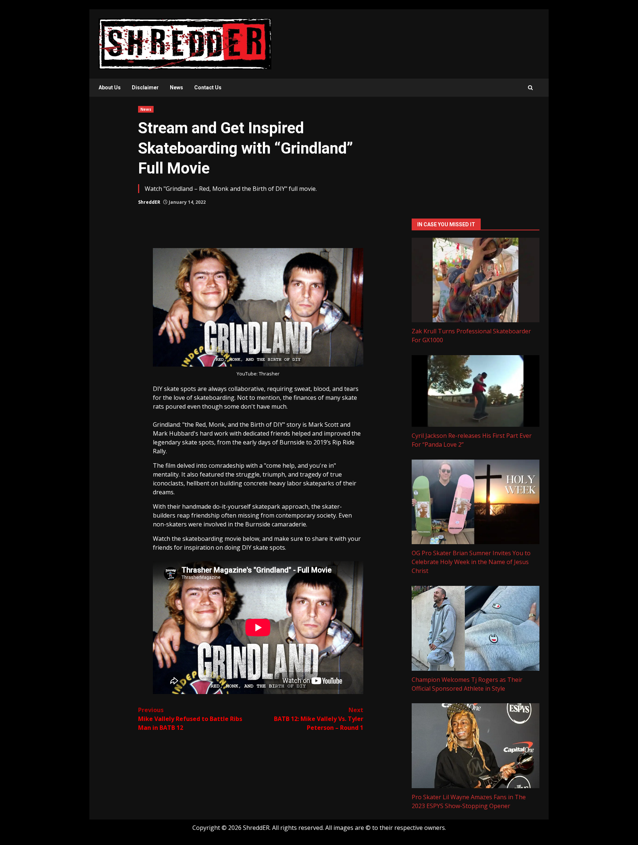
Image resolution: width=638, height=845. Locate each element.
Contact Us (208, 87)
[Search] (530, 87)
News (176, 87)
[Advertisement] (475, 157)
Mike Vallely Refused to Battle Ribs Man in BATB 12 (190, 719)
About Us (110, 87)
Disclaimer (145, 87)
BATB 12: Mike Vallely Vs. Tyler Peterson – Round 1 (318, 719)
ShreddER (149, 202)
